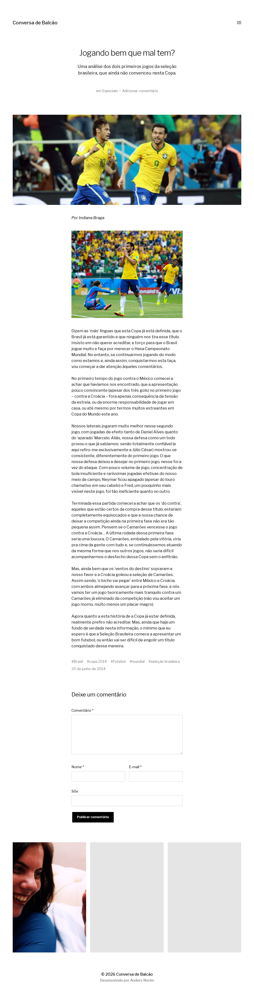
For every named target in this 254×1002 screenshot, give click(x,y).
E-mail (135, 767)
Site (74, 791)
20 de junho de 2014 (88, 669)
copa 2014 (98, 661)
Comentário (82, 710)
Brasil (78, 661)
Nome (77, 767)
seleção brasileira (165, 661)
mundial (138, 661)
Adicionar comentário (140, 91)
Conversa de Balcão (35, 23)
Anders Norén (142, 980)
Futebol (119, 661)
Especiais (110, 91)
